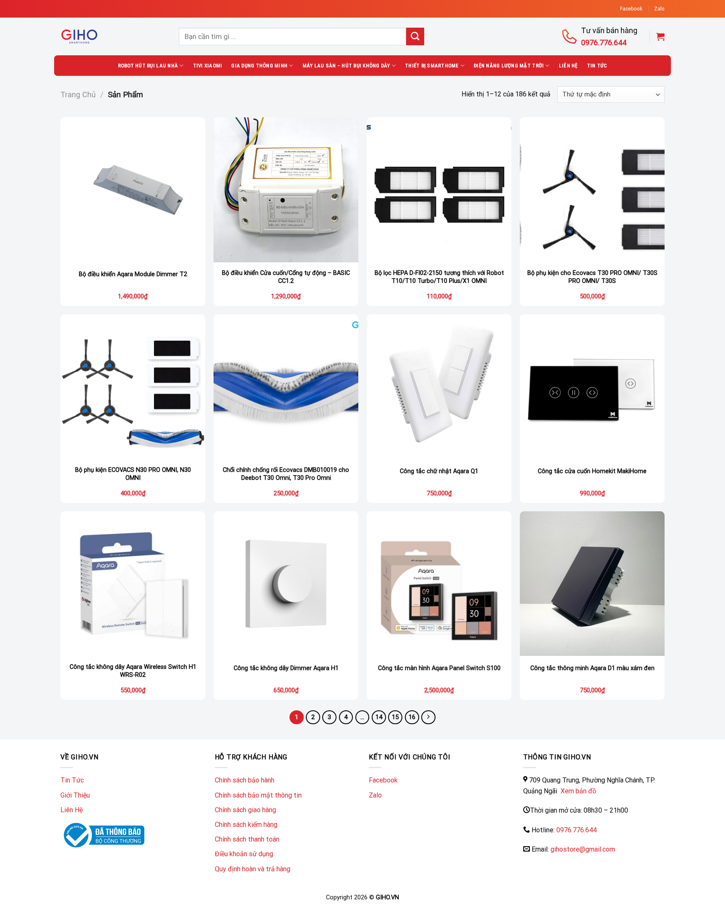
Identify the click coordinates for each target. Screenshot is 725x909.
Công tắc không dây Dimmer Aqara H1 (286, 668)
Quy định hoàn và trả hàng (252, 869)
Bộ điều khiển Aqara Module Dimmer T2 (133, 274)
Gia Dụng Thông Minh (259, 65)
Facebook (631, 8)
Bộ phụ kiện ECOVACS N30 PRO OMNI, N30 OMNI (133, 474)
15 (395, 717)
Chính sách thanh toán (247, 839)
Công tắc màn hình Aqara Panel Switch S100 (439, 668)
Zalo (659, 8)
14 (379, 717)
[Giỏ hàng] (660, 36)
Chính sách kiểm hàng (246, 825)
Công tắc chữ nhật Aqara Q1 (439, 471)
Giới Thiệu (75, 795)
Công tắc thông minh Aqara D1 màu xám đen (592, 668)
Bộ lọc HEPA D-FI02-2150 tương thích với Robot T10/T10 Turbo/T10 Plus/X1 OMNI (439, 277)
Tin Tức (72, 780)
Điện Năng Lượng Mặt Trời (509, 65)
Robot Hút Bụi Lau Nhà (148, 65)
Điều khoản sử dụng (244, 854)
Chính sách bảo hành (244, 780)
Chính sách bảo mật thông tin (258, 795)
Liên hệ (568, 65)
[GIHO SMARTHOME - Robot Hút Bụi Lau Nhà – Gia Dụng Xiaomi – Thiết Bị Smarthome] (113, 36)
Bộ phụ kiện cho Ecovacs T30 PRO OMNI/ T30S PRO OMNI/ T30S (592, 277)
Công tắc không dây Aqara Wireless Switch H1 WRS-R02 (133, 671)
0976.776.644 (576, 830)
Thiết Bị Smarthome (432, 65)
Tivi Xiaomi (207, 65)
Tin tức (597, 65)
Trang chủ (78, 94)
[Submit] (415, 37)
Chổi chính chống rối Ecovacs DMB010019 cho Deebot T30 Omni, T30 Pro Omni (286, 474)
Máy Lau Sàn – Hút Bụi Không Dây (346, 65)
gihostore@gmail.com (582, 849)
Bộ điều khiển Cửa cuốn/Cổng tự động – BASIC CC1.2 (286, 277)
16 (412, 717)
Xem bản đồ (577, 791)
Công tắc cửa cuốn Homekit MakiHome (592, 471)
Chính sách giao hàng (245, 810)
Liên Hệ (71, 810)
